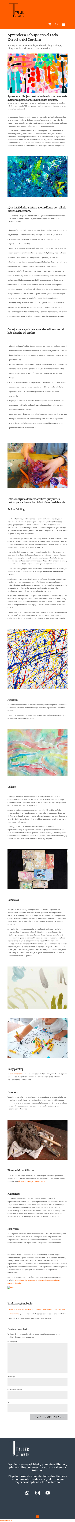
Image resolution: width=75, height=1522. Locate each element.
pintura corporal (16, 1074)
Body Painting (44, 45)
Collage (57, 45)
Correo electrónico (15, 1389)
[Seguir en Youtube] (47, 1493)
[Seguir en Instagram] (37, 1493)
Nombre (11, 1377)
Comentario (13, 1342)
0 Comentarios (42, 48)
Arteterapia (29, 45)
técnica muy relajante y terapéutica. (32, 1181)
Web (9, 1402)
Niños (19, 48)
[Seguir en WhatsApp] (27, 1493)
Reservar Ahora (6, 1520)
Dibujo (11, 48)
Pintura (28, 48)
